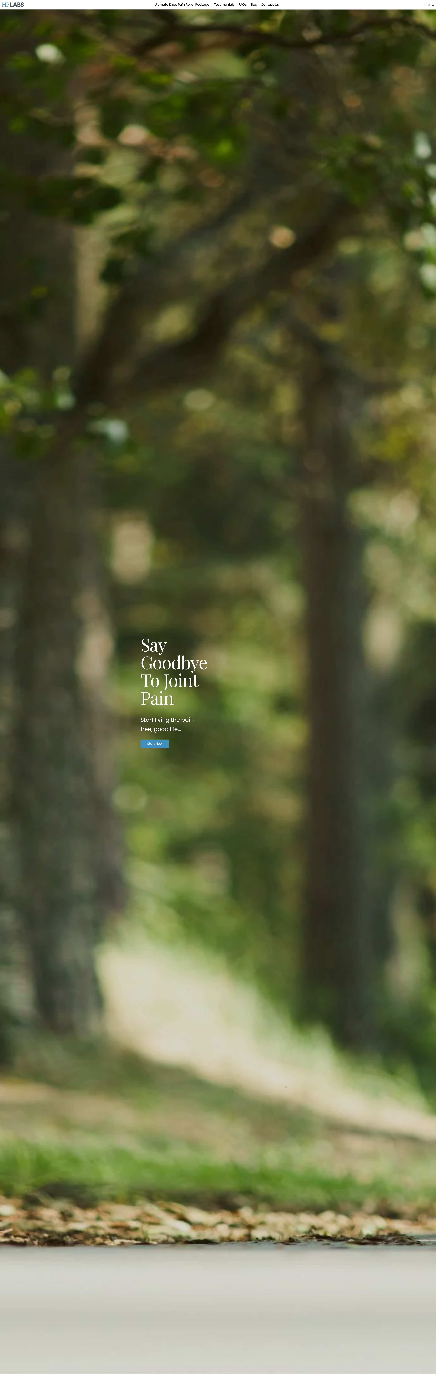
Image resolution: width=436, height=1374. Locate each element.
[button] (425, 5)
